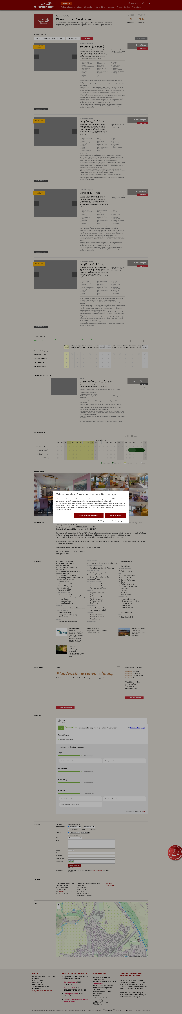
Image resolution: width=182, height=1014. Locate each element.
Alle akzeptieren (115, 515)
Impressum (123, 521)
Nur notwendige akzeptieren (88, 515)
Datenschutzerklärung (113, 521)
